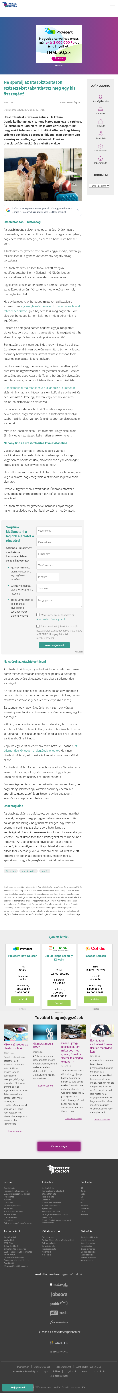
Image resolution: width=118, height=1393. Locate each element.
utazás (44, 871)
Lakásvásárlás (48, 1188)
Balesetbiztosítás (88, 1243)
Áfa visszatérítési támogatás (16, 1266)
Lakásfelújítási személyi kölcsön (17, 1194)
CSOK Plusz (9, 1243)
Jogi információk (42, 1366)
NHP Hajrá (46, 1254)
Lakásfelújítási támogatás (14, 1257)
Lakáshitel (100, 125)
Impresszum (23, 1366)
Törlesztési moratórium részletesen (18, 1223)
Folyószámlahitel (49, 1243)
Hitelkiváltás (100, 138)
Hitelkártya (8, 1202)
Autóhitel (100, 113)
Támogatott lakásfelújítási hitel (55, 1214)
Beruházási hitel (48, 1246)
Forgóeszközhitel (49, 1249)
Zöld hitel (46, 1199)
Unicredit (84, 1214)
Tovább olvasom (16, 1130)
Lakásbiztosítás (87, 1240)
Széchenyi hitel (48, 1237)
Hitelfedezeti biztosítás (90, 1237)
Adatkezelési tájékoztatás (88, 1366)
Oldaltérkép (99, 1371)
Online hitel (8, 1220)
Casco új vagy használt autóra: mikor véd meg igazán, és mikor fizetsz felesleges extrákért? (72, 1052)
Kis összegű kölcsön (12, 1205)
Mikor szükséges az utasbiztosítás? (16, 1046)
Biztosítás (11, 871)
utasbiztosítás (28, 871)
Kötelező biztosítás (88, 1252)
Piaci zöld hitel (48, 1196)
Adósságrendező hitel (51, 1211)
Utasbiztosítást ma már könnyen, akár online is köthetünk (40, 388)
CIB (82, 1188)
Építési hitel (47, 1208)
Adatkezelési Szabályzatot (50, 619)
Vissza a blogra (59, 1146)
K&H (82, 1196)
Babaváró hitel (100, 162)
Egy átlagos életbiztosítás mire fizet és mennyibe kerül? (101, 1046)
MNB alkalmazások (59, 1375)
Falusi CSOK (47, 1217)
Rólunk (85, 1371)
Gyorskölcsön (100, 150)
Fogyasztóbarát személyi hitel (16, 1191)
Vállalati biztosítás (88, 1257)
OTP (82, 1202)
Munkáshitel (9, 1240)
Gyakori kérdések (52, 1371)
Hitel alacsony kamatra (13, 1211)
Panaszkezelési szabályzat (25, 1371)
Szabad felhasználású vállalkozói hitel (58, 1240)
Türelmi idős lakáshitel (51, 1202)
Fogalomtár (71, 1371)
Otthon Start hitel (49, 1194)
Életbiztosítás (86, 1246)
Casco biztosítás (87, 1254)
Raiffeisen (85, 1208)
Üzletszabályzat (63, 1366)
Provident (84, 1205)
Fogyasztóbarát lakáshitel (53, 1191)
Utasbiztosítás (86, 1260)
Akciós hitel (8, 1208)
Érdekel (22, 999)
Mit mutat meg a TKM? (43, 1045)
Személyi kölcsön (100, 101)
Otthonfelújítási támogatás (15, 1249)
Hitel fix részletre (10, 1217)
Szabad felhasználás (50, 1205)
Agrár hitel (46, 1252)
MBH (83, 1199)
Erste (83, 1194)
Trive (83, 1211)
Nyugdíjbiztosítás (88, 1249)
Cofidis (83, 1191)
